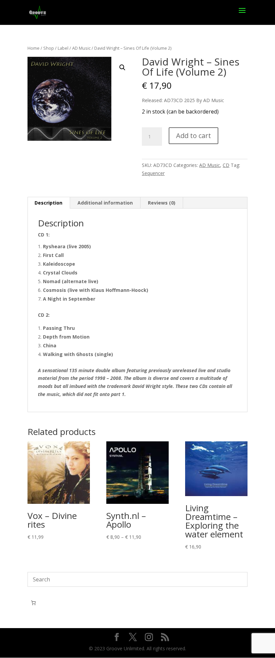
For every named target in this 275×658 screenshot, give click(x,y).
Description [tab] (48, 203)
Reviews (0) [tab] (161, 203)
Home (34, 48)
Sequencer (153, 173)
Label (63, 48)
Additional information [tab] (105, 203)
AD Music (81, 48)
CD (226, 165)
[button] (122, 67)
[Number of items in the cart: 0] (33, 603)
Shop (48, 48)
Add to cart (193, 135)
